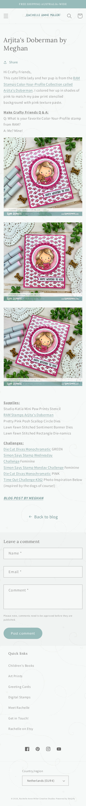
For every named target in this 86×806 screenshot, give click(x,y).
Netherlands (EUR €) (40, 781)
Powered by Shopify (65, 798)
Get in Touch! (18, 718)
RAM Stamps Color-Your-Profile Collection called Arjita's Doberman (42, 84)
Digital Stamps (19, 697)
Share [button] (13, 62)
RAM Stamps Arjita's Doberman (28, 414)
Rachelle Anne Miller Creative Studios (37, 798)
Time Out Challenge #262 (23, 479)
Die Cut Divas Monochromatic (27, 449)
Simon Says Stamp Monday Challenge (34, 467)
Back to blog (46, 517)
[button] (6, 16)
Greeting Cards (19, 687)
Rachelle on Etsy (20, 729)
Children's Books (21, 665)
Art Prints (15, 676)
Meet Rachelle (19, 707)
